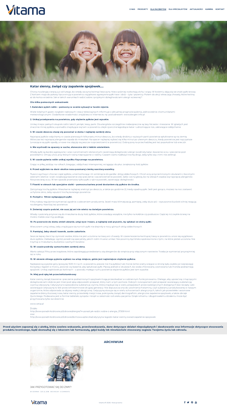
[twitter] (188, 402)
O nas (132, 9)
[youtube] (196, 402)
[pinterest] (192, 402)
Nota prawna (117, 403)
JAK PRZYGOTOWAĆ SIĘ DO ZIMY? (51, 387)
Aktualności (196, 9)
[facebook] (184, 402)
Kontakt (220, 9)
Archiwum (54, 391)
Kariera (209, 9)
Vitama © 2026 (105, 403)
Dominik (36, 391)
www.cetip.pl (37, 304)
